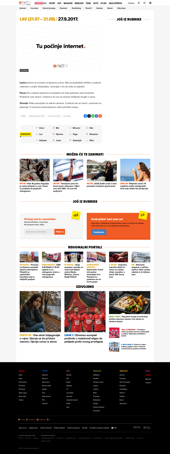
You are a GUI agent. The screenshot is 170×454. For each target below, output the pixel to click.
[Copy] (100, 116)
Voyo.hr (36, 438)
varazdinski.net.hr (84, 438)
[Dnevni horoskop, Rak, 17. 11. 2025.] (92, 128)
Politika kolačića (59, 428)
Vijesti (20, 375)
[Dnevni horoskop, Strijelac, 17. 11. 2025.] (42, 140)
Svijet (20, 378)
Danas (22, 370)
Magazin (68, 3)
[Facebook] (85, 116)
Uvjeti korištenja (45, 428)
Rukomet (45, 378)
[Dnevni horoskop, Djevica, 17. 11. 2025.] (59, 134)
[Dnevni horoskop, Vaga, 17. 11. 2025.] (76, 134)
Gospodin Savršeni (72, 400)
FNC (43, 400)
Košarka (44, 389)
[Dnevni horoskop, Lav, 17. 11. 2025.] (42, 134)
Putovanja (96, 396)
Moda (95, 393)
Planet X (88, 8)
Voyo (67, 407)
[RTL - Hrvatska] (137, 427)
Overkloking (76, 8)
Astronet (23, 8)
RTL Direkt (22, 389)
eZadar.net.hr (129, 438)
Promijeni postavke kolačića (99, 428)
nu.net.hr (140, 438)
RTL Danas (22, 385)
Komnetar (63, 8)
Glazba (68, 382)
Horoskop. (67, 116)
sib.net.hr (60, 438)
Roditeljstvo (96, 400)
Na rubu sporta (46, 385)
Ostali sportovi (46, 396)
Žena (88, 3)
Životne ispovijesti (98, 407)
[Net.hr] (147, 427)
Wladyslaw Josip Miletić (37, 116)
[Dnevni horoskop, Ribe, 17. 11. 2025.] (92, 140)
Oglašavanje (33, 428)
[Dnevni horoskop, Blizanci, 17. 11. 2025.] (76, 128)
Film (67, 378)
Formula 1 (45, 403)
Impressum (23, 428)
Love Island (69, 393)
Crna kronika (22, 382)
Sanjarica (148, 382)
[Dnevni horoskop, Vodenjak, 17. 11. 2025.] (76, 140)
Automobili (96, 410)
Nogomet (45, 375)
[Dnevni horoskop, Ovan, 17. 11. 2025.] (42, 128)
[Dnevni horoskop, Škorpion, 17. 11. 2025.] (92, 134)
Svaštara (99, 8)
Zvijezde (68, 375)
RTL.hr (21, 438)
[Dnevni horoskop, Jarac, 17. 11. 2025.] (59, 140)
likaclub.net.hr (46, 441)
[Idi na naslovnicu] (25, 5)
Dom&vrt (96, 378)
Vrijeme (21, 400)
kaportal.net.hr (71, 438)
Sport (52, 3)
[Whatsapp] (92, 116)
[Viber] (96, 116)
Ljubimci (95, 389)
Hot (59, 3)
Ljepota (95, 385)
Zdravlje (95, 403)
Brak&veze (96, 375)
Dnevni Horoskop (54, 116)
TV (67, 389)
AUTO (95, 3)
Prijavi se (60, 231)
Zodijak (23, 116)
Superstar (69, 396)
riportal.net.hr (97, 438)
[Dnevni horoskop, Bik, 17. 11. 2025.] (59, 128)
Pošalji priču (99, 232)
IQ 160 (104, 3)
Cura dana (34, 8)
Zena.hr (28, 438)
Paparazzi (69, 385)
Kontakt (84, 428)
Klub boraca (45, 382)
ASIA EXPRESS (115, 3)
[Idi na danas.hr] (41, 3)
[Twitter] (89, 116)
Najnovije (148, 379)
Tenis (43, 393)
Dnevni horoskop (49, 8)
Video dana (121, 8)
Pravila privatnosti (73, 428)
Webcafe (79, 3)
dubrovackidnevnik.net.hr (114, 438)
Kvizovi (110, 8)
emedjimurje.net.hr (47, 438)
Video (148, 375)
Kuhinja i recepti (98, 382)
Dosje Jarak (22, 396)
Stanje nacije (23, 393)
